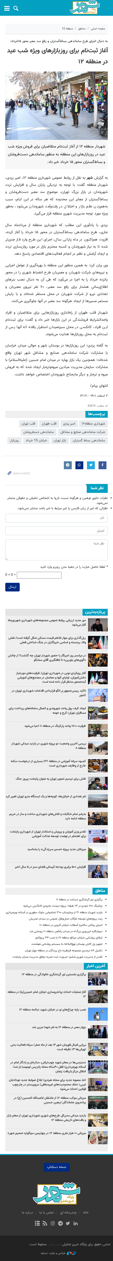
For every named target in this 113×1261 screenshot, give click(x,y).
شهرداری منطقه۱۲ (93, 423)
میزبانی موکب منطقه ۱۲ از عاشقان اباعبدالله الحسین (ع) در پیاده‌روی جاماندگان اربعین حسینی (50, 1100)
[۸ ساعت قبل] (98, 853)
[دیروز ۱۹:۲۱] (98, 660)
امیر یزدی (69, 423)
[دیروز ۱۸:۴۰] (98, 624)
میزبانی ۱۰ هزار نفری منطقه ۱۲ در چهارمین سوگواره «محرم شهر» (47, 1133)
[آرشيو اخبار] (37, 1224)
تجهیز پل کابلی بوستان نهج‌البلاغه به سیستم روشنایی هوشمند (66, 944)
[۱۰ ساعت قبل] (98, 801)
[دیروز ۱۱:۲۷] (98, 871)
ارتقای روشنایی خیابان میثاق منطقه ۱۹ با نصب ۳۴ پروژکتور (68, 938)
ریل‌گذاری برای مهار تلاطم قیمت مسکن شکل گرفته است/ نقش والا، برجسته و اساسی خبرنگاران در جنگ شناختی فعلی (47, 640)
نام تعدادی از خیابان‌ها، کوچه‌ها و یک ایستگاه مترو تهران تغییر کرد (46, 796)
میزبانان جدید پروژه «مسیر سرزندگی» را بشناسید (56, 849)
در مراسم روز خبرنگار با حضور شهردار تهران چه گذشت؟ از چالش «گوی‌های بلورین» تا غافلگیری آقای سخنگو (47, 657)
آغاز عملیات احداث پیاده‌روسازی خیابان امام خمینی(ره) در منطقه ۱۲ (47, 994)
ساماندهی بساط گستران (89, 440)
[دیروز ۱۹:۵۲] (98, 783)
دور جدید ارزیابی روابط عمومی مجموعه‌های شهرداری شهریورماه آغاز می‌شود (47, 622)
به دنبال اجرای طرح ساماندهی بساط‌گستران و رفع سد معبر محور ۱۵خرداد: (59, 41)
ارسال (12, 587)
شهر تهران (54, 1244)
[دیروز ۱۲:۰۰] (98, 748)
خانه (86, 1212)
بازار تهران (60, 440)
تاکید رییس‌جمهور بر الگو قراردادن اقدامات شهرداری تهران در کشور (49, 693)
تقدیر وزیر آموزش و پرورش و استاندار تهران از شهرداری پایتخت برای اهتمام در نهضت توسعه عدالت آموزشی (48, 834)
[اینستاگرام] (52, 1224)
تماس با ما (46, 1212)
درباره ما (27, 1212)
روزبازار (14, 440)
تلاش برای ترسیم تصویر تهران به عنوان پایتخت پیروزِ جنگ (51, 779)
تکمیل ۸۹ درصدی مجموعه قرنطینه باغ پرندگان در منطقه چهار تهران (63, 950)
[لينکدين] (75, 1224)
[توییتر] (68, 1224)
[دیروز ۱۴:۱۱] (98, 695)
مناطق (82, 29)
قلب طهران (49, 423)
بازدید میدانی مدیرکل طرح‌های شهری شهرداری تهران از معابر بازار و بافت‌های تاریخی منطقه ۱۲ (46, 1117)
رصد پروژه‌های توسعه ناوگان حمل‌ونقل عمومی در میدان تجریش (65, 919)
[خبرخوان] (45, 1224)
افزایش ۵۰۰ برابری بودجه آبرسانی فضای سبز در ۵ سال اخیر (50, 867)
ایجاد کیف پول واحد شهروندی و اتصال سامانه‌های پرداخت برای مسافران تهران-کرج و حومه (47, 710)
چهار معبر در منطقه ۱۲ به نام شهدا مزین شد (59, 1027)
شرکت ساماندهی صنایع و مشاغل (82, 432)
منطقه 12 (67, 29)
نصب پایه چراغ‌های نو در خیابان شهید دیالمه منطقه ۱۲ (52, 1009)
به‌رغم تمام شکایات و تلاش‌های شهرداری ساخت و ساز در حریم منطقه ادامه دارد (47, 816)
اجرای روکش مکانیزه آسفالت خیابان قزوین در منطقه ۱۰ (70, 925)
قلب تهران (28, 423)
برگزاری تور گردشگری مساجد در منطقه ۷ (79, 899)
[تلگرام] (60, 1224)
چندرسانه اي (68, 1212)
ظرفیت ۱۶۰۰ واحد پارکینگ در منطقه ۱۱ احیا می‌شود (55, 726)
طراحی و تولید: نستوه (53, 1253)
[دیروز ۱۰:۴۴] (98, 677)
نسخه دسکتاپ (56, 1167)
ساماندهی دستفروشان (38, 432)
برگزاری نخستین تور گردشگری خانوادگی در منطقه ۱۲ (54, 974)
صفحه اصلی (98, 29)
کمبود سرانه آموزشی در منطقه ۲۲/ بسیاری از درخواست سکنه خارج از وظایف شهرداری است (48, 763)
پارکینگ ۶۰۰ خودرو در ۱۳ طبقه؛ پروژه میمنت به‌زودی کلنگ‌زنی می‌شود (62, 906)
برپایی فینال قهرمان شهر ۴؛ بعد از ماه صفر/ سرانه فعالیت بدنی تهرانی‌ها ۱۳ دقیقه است (48, 1047)
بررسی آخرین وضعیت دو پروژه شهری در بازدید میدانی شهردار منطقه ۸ (48, 746)
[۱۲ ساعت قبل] (98, 712)
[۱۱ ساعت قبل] (98, 765)
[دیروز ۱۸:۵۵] (98, 730)
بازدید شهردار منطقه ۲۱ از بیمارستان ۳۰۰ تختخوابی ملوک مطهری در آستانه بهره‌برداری (54, 912)
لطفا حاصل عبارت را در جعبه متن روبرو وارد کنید (74, 567)
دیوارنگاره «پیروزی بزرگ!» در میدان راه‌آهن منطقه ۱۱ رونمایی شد (65, 931)
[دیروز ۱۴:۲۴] (98, 836)
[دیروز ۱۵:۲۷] (98, 642)
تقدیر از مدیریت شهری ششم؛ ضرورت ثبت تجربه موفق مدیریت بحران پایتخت (57, 957)
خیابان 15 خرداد (36, 440)
